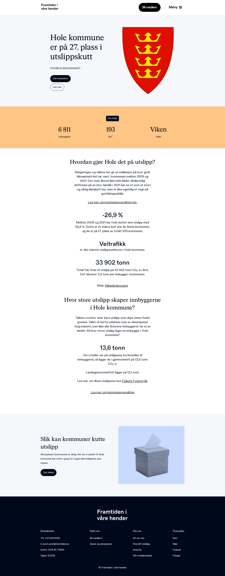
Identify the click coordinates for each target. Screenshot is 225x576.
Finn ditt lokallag (141, 544)
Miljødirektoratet (116, 286)
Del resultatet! (60, 78)
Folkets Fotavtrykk (134, 381)
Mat (175, 538)
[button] (175, 7)
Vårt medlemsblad (142, 555)
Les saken (48, 472)
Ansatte (137, 549)
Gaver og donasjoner (101, 544)
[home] (49, 6)
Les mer (57, 87)
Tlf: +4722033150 (50, 538)
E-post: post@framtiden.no (55, 544)
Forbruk (177, 549)
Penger (176, 555)
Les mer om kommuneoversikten (112, 392)
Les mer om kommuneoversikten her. (112, 202)
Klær (175, 544)
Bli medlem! (96, 538)
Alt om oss (138, 538)
